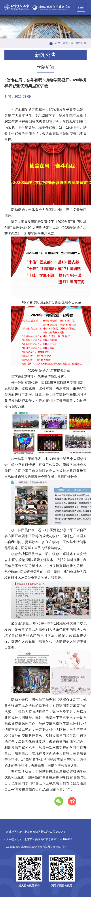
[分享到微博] (72, 801)
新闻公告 (68, 43)
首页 (57, 43)
